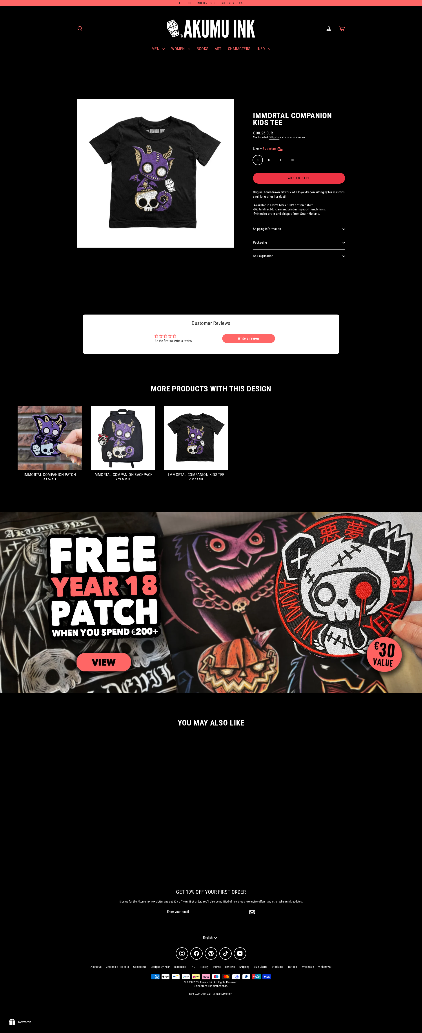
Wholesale (308, 966)
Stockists (277, 966)
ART (218, 48)
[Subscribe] (251, 912)
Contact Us (139, 966)
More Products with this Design (211, 388)
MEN (156, 48)
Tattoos (292, 966)
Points (217, 966)
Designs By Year (160, 966)
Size (265, 149)
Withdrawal (324, 966)
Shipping (274, 137)
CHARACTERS (239, 48)
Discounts (180, 966)
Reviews (230, 966)
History (204, 966)
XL (292, 160)
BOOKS (202, 48)
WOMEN (178, 48)
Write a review (248, 338)
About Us (96, 966)
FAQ (193, 966)
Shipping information (267, 229)
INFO (261, 48)
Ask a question (263, 256)
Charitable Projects (117, 966)
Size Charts (260, 966)
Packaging (260, 242)
